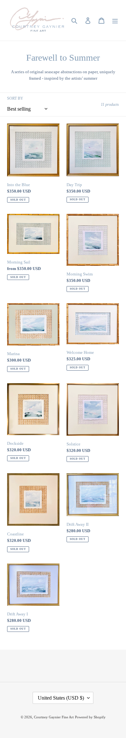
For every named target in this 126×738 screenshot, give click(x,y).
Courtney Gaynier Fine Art (54, 717)
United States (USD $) (61, 698)
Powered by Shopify (90, 717)
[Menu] (115, 20)
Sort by (15, 98)
